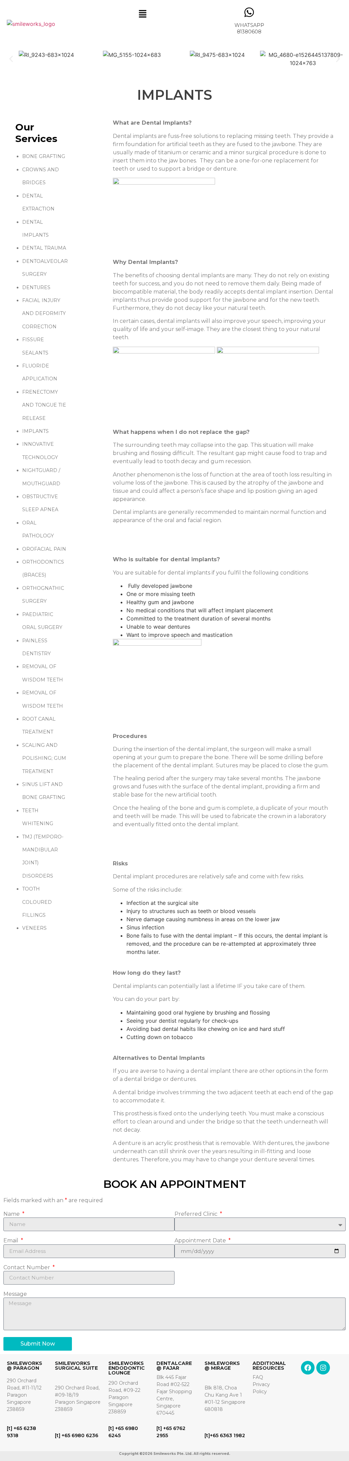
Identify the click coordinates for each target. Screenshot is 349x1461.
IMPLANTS (35, 431)
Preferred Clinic (196, 1214)
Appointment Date (200, 1241)
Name (12, 1214)
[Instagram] (323, 1367)
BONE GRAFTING (43, 156)
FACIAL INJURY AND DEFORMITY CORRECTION (44, 313)
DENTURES (36, 287)
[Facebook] (308, 1367)
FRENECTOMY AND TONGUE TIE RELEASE (44, 405)
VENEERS (34, 928)
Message (15, 1294)
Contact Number (27, 1268)
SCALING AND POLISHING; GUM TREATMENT (44, 758)
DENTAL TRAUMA (44, 248)
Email (11, 1241)
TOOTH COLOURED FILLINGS (37, 902)
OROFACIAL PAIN (44, 549)
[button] (142, 14)
